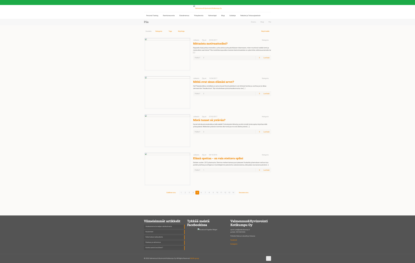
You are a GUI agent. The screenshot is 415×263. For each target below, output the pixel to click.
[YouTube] (267, 2)
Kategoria (159, 31)
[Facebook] (264, 2)
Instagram (233, 244)
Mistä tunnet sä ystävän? (209, 120)
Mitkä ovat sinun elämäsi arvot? (213, 81)
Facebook (233, 240)
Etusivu (253, 22)
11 (221, 192)
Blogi (262, 22)
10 (217, 192)
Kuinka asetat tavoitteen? (154, 247)
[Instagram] (270, 2)
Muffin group (194, 258)
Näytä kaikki (265, 31)
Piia (270, 22)
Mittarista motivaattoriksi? (210, 43)
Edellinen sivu (171, 192)
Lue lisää (266, 58)
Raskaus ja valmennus (153, 242)
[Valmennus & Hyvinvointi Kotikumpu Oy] (207, 8)
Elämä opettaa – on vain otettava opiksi (218, 158)
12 (225, 192)
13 (229, 192)
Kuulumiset (149, 232)
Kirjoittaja (181, 31)
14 (233, 192)
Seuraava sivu (243, 192)
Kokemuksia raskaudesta (154, 237)
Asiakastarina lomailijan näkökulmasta (159, 226)
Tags (170, 31)
